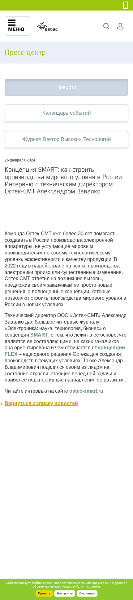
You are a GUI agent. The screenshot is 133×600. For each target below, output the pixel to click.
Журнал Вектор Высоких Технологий (66, 139)
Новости (66, 87)
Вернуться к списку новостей (41, 403)
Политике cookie (87, 586)
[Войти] (120, 26)
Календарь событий (66, 113)
